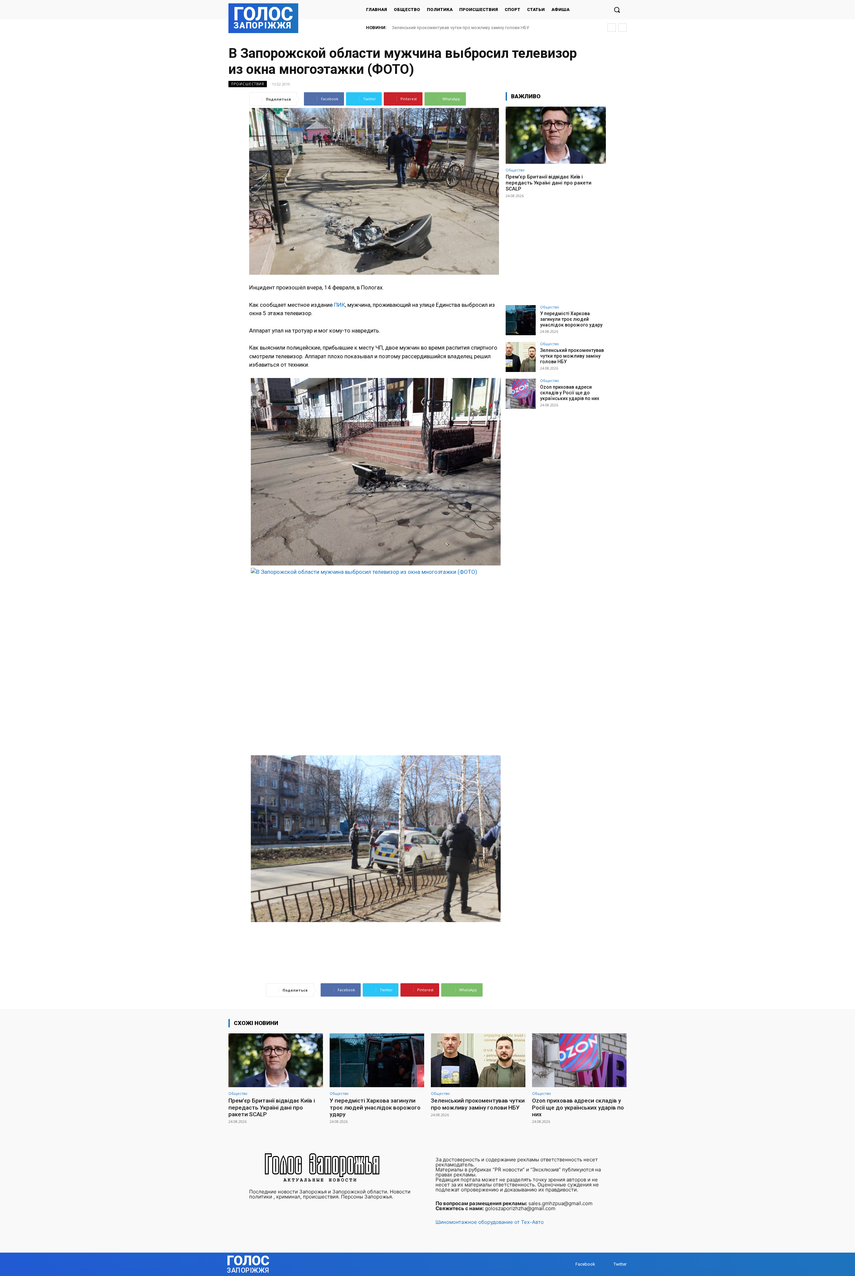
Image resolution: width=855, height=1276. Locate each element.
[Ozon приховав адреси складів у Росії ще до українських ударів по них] (521, 394)
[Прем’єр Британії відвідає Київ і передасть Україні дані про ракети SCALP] (556, 135)
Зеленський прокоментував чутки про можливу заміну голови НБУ (572, 356)
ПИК (339, 304)
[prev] (612, 27)
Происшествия (247, 84)
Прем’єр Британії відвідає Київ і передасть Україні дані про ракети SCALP (548, 183)
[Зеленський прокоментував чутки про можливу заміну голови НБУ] (521, 357)
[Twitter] (607, 1264)
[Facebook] (569, 1264)
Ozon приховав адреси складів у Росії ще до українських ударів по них (463, 27)
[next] (622, 27)
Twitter (620, 1264)
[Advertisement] (556, 248)
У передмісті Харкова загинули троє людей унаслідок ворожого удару (571, 319)
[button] (617, 9)
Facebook (585, 1264)
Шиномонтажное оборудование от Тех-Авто (490, 1222)
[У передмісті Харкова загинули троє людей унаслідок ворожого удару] (521, 320)
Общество (515, 170)
